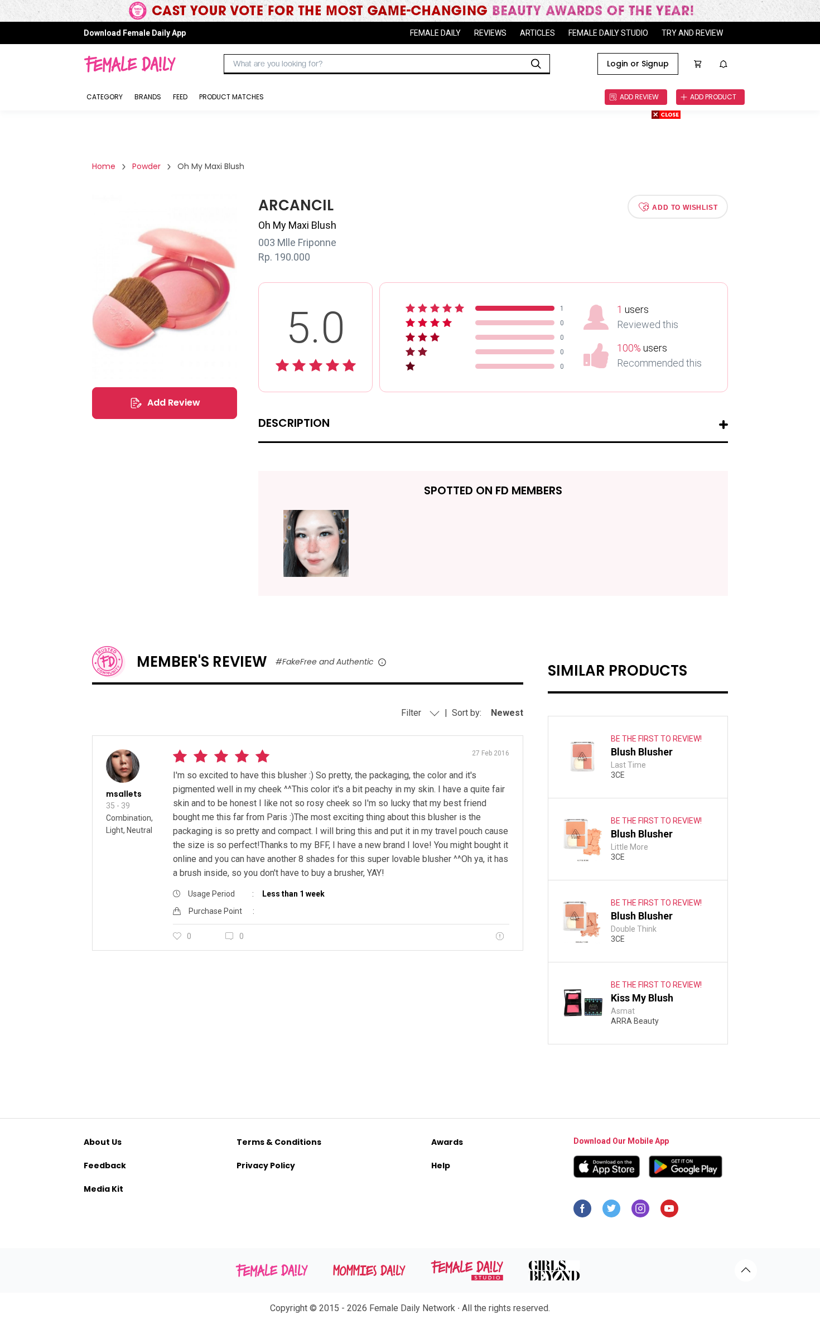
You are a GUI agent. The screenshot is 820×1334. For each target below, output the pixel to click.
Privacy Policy (266, 1165)
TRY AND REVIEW (692, 32)
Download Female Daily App (135, 32)
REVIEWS (490, 32)
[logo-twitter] (611, 1211)
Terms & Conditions (279, 1142)
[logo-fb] (582, 1211)
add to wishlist (684, 207)
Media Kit (103, 1189)
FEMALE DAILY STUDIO (608, 32)
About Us (103, 1142)
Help (440, 1165)
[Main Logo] (130, 64)
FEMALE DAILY (435, 32)
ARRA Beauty (635, 1021)
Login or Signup (638, 63)
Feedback (105, 1165)
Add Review (173, 402)
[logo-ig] (640, 1211)
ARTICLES (537, 32)
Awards (447, 1142)
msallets (124, 794)
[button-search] (536, 64)
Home (103, 166)
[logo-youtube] (669, 1211)
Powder (146, 166)
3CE (618, 774)
